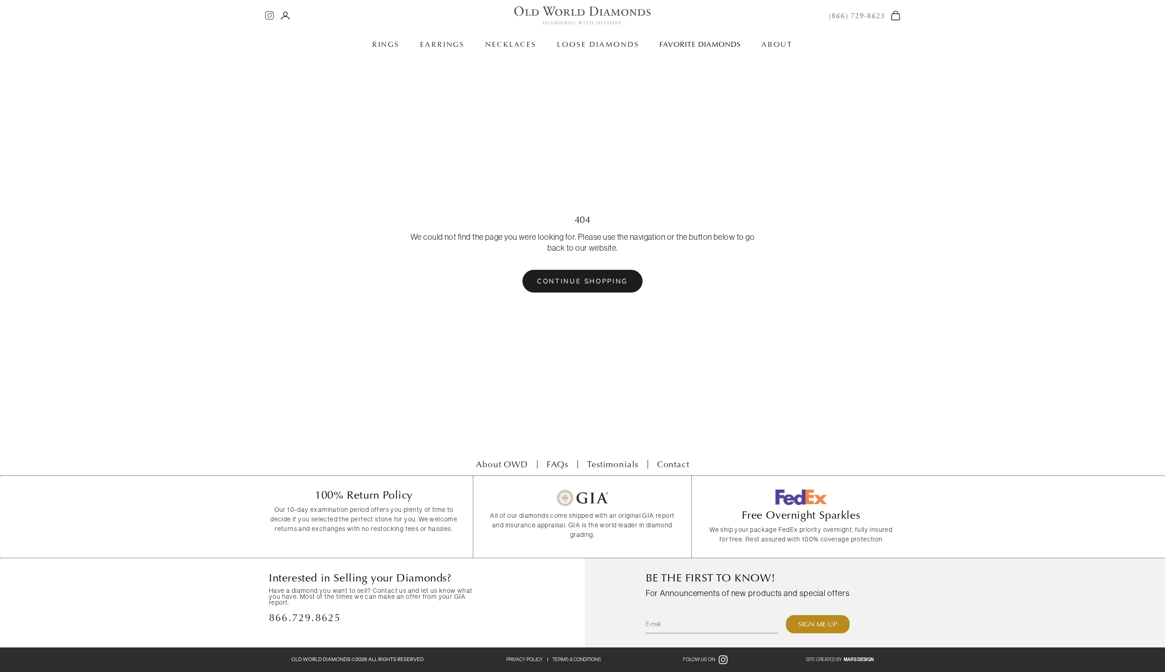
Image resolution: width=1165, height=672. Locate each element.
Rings (386, 44)
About (777, 44)
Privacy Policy (525, 659)
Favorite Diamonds (699, 44)
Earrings (442, 44)
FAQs (557, 464)
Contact (673, 464)
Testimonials (612, 464)
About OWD (502, 464)
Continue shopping (582, 281)
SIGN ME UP (817, 624)
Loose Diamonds (598, 44)
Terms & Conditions (576, 659)
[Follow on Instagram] (269, 15)
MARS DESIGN (859, 659)
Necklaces (511, 44)
